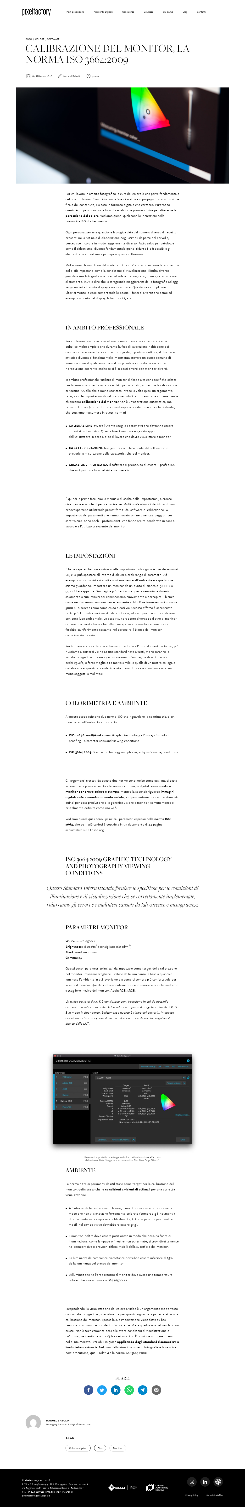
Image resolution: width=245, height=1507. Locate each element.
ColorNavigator (78, 1448)
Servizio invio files (214, 1495)
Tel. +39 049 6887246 (33, 1491)
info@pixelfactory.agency (59, 1491)
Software (53, 39)
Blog (29, 39)
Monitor (118, 1448)
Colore (40, 39)
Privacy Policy (191, 1495)
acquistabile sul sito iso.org (85, 829)
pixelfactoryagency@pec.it (36, 1495)
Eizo (100, 1448)
